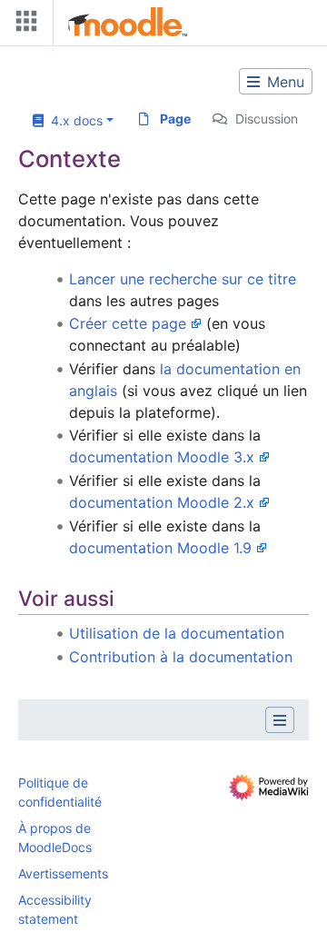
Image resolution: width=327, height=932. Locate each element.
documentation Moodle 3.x (161, 457)
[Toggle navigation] (22, 25)
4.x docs (73, 120)
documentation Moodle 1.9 (160, 548)
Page (175, 118)
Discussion (266, 118)
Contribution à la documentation (180, 657)
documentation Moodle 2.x (161, 502)
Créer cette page (127, 323)
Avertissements (63, 873)
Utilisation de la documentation (176, 633)
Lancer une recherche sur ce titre (182, 279)
